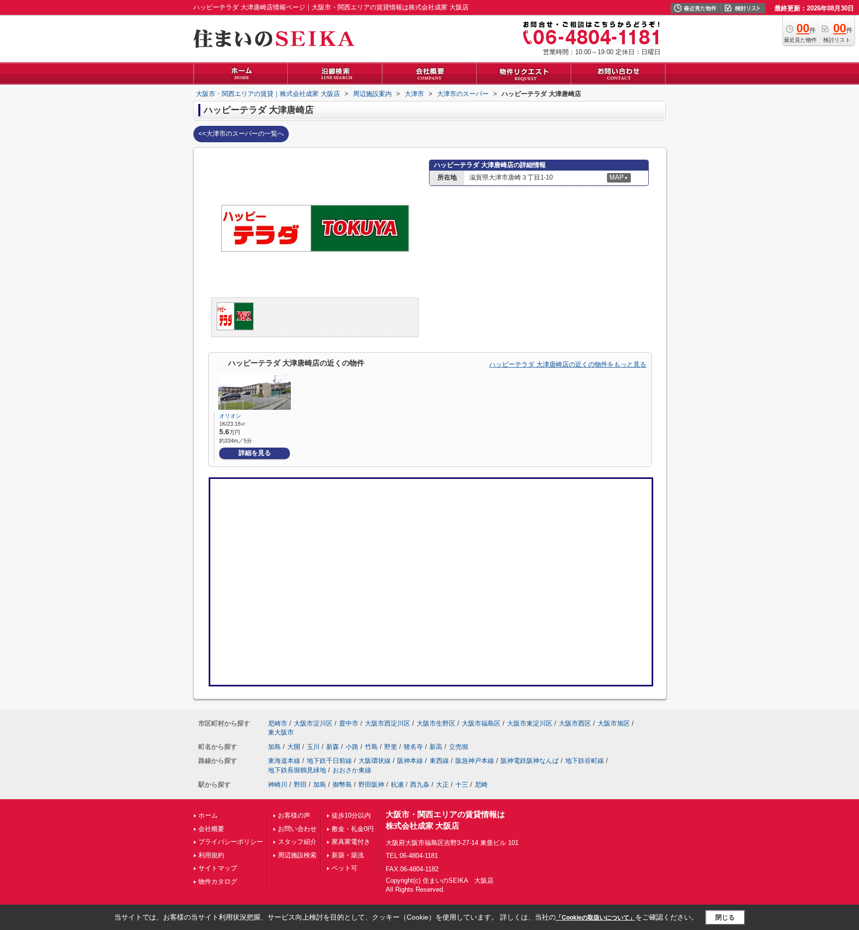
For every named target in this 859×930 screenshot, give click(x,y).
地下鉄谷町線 (584, 760)
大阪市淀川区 (313, 723)
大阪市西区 (575, 723)
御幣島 (342, 784)
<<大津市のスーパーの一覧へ (241, 133)
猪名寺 (413, 746)
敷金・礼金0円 (353, 829)
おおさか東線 (352, 770)
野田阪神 (371, 784)
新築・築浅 (348, 855)
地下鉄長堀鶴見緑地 (297, 770)
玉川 (313, 746)
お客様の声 (294, 815)
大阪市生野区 (436, 723)
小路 (351, 746)
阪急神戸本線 (474, 760)
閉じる (725, 917)
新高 (436, 746)
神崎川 (277, 784)
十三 (461, 784)
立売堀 (458, 746)
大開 (293, 746)
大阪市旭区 (614, 723)
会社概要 (211, 829)
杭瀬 (397, 784)
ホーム (208, 815)
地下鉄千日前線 (329, 760)
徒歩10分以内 (351, 815)
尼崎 (481, 784)
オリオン (230, 416)
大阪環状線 (374, 760)
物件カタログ (217, 881)
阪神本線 (410, 760)
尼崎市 (277, 723)
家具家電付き (351, 841)
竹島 (371, 746)
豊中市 (348, 723)
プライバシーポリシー (230, 841)
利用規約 (211, 855)
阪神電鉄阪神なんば (530, 760)
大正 (442, 784)
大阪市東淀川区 (529, 723)
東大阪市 (281, 732)
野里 (390, 746)
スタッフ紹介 (297, 841)
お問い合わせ (297, 829)
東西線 (439, 760)
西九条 (420, 784)
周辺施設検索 (297, 855)
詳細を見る (255, 453)
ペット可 (344, 868)
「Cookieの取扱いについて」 (595, 917)
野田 (300, 784)
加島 (274, 746)
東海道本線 (284, 760)
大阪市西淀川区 (387, 723)
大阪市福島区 (481, 723)
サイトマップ (217, 868)
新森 (332, 746)
